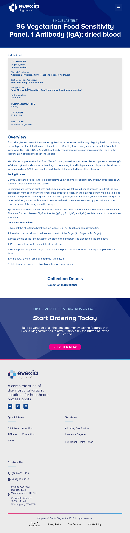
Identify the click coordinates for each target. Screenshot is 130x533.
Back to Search (15, 55)
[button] (118, 7)
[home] (61, 7)
